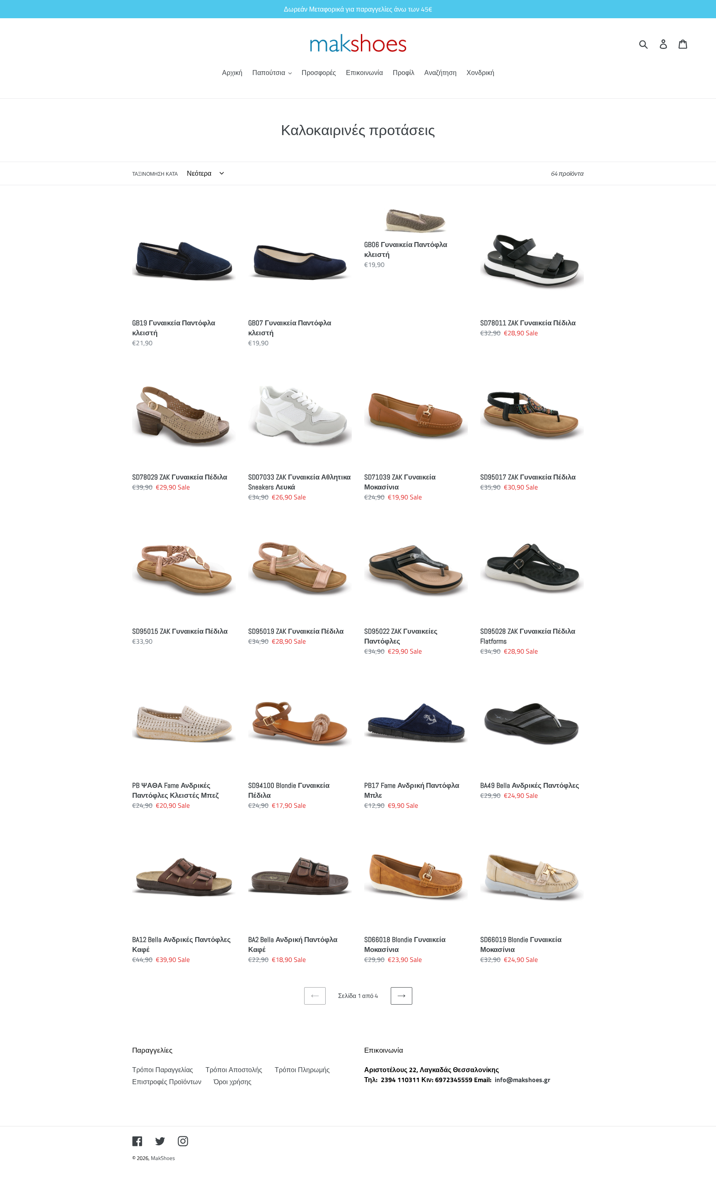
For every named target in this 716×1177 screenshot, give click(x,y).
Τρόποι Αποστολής (234, 1070)
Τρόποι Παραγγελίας (162, 1070)
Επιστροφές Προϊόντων (166, 1082)
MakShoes (163, 1158)
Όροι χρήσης (233, 1082)
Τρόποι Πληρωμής (302, 1070)
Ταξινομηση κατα (155, 174)
